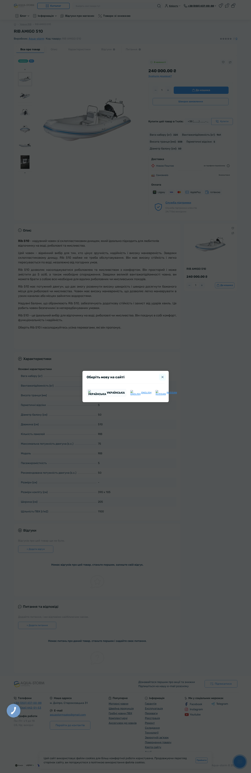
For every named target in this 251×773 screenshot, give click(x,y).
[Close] (162, 377)
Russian (172, 392)
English (146, 392)
